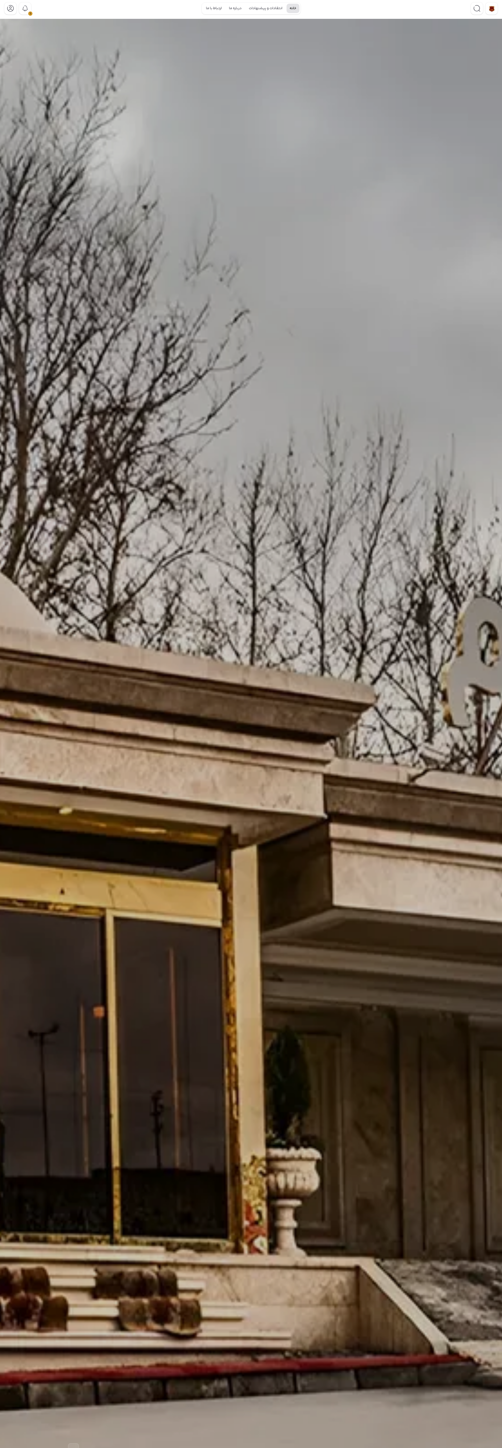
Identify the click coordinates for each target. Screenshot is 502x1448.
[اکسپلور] (477, 8)
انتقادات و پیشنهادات (265, 8)
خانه (293, 8)
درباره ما (235, 8)
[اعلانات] (25, 8)
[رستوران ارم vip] (491, 8)
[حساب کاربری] (10, 8)
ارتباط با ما (214, 8)
